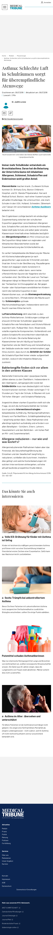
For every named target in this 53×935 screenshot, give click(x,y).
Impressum (6, 879)
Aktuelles (6, 825)
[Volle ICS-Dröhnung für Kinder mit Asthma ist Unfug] (26, 519)
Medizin (4, 828)
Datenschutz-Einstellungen (26, 889)
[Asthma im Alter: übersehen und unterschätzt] (26, 699)
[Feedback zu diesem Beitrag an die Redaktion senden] (11, 113)
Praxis (4, 831)
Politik (4, 834)
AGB (3, 883)
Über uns (5, 855)
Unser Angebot (7, 861)
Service (5, 851)
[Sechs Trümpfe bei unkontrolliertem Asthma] (26, 580)
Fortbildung (6, 843)
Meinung (5, 837)
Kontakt (5, 876)
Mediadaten (6, 858)
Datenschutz (6, 886)
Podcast (5, 840)
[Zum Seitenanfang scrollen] (49, 931)
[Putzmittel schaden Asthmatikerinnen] (26, 638)
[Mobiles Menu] (4, 7)
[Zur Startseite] (16, 7)
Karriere (5, 864)
